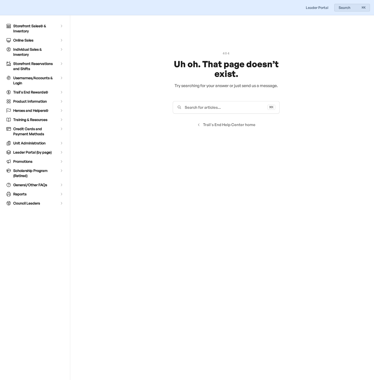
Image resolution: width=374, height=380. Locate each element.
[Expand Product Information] (61, 101)
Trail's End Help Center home (229, 124)
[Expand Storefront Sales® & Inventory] (61, 26)
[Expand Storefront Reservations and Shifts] (61, 63)
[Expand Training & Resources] (61, 119)
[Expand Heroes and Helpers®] (61, 110)
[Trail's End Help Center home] (5, 8)
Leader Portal (317, 7)
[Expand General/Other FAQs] (61, 184)
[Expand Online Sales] (61, 40)
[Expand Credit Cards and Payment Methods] (61, 128)
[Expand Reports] (61, 194)
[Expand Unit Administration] (61, 143)
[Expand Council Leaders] (61, 203)
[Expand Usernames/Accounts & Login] (61, 78)
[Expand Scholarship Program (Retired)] (61, 170)
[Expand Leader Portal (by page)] (61, 152)
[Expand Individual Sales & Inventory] (61, 49)
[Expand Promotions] (61, 161)
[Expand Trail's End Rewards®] (61, 92)
